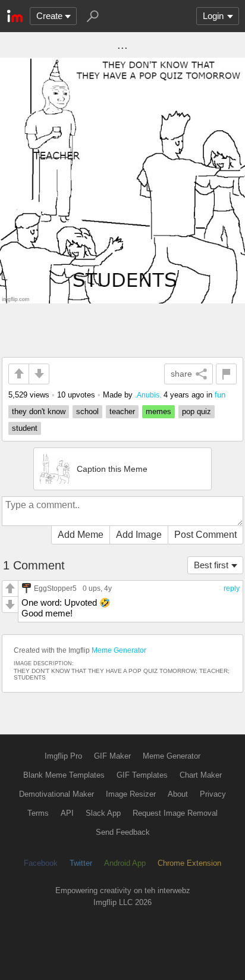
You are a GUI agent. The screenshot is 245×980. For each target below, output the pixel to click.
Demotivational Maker (56, 794)
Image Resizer (131, 794)
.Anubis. (148, 395)
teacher (122, 411)
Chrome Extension (189, 863)
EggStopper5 (55, 588)
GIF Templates (142, 775)
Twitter (81, 863)
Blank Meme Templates (64, 775)
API (67, 813)
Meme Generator (119, 650)
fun (220, 394)
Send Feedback (123, 832)
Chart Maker (201, 775)
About (178, 794)
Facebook (41, 863)
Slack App (103, 813)
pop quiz (196, 411)
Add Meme (80, 535)
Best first (211, 565)
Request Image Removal (175, 813)
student (24, 428)
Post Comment (205, 535)
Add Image (139, 535)
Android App (125, 863)
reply (232, 588)
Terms (38, 813)
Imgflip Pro (63, 756)
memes (158, 411)
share (181, 373)
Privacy (213, 794)
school (87, 411)
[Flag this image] (226, 374)
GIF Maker (112, 756)
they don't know (38, 411)
